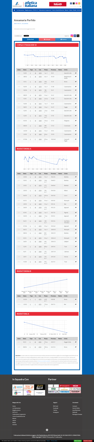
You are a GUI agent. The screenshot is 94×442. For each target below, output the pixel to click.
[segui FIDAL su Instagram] (72, 35)
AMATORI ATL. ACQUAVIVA (21, 23)
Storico (64, 39)
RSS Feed (55, 406)
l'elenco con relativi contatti (44, 361)
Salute (70, 10)
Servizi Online (76, 408)
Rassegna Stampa (77, 414)
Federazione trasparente (45, 10)
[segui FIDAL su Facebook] (75, 35)
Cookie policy (58, 437)
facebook (71, 3)
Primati (47, 39)
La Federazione (20, 10)
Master (66, 10)
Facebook (55, 408)
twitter (74, 3)
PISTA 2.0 (35, 10)
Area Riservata (76, 410)
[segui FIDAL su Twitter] (78, 35)
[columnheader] (19, 69)
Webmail (74, 412)
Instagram (56, 412)
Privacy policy (50, 437)
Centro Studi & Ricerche (58, 10)
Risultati (31, 39)
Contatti (74, 406)
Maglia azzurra (28, 10)
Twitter (55, 410)
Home (14, 406)
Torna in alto (47, 432)
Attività (79, 10)
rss (79, 3)
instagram (76, 3)
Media (74, 10)
